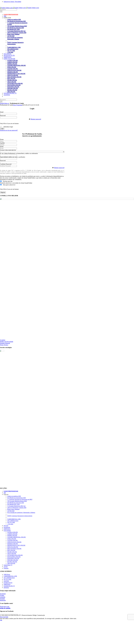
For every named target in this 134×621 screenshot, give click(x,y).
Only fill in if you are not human (9, 123)
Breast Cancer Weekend (13, 34)
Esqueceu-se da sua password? (9, 130)
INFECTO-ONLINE (12, 75)
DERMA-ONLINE (12, 63)
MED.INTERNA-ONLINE (14, 77)
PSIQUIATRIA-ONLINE (14, 85)
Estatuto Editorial (5, 343)
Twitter (2, 595)
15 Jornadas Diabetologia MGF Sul (16, 31)
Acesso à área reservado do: (8, 150)
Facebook (3, 593)
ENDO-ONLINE (11, 67)
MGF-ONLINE (11, 78)
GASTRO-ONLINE (12, 68)
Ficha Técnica (4, 345)
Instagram (3, 600)
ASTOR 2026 (10, 36)
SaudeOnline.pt (4, 103)
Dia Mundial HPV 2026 (13, 29)
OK (1, 620)
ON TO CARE (11, 50)
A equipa (2, 340)
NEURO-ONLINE (12, 80)
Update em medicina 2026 (14, 19)
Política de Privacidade (6, 341)
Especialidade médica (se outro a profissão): (12, 157)
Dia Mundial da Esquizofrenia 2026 (16, 21)
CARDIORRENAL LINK (14, 47)
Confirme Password (5, 164)
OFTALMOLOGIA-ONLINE (15, 83)
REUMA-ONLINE (12, 90)
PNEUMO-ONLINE (12, 88)
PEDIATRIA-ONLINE (13, 86)
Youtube (2, 598)
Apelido (2, 143)
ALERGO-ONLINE (12, 60)
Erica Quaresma (17, 105)
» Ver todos (10, 52)
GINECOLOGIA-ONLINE (14, 70)
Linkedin (2, 597)
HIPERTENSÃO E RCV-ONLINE (16, 73)
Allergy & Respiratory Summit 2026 (16, 32)
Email (1, 112)
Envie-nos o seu (5, 607)
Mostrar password (36, 119)
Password (3, 115)
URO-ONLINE (11, 91)
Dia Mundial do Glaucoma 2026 (15, 27)
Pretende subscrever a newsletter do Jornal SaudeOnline (16, 183)
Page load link (4, 617)
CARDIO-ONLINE (12, 62)
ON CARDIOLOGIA (12, 49)
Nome (2, 139)
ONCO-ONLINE (11, 81)
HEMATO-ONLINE (12, 72)
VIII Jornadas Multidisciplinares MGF (17, 26)
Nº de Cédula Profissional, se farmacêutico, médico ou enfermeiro (19, 153)
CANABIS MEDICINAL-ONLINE (16, 65)
